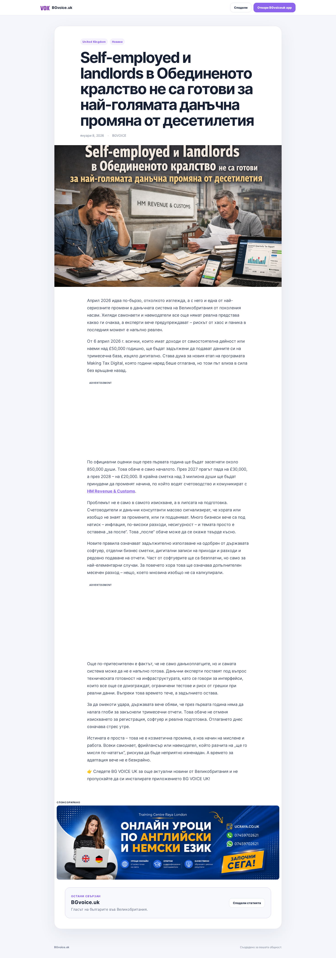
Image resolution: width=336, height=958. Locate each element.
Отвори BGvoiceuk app (274, 7)
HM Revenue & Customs (111, 491)
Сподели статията (247, 903)
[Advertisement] (168, 419)
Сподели (241, 7)
